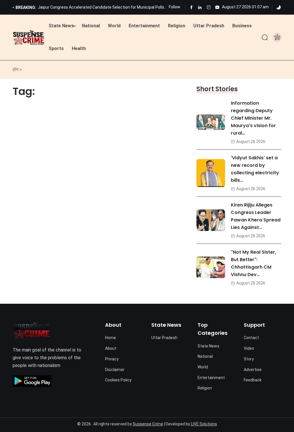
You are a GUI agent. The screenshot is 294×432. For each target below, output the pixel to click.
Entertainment (144, 25)
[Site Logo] (29, 37)
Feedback (253, 380)
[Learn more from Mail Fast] (208, 7)
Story (249, 359)
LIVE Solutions (204, 424)
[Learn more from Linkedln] (200, 7)
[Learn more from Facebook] (191, 7)
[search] (265, 38)
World (114, 25)
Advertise (253, 369)
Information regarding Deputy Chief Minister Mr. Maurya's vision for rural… (253, 118)
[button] (277, 37)
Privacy (112, 359)
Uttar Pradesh (208, 25)
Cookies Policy (118, 380)
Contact (251, 337)
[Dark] (278, 7)
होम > (17, 69)
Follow (174, 7)
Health (79, 48)
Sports (56, 48)
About (110, 348)
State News (61, 25)
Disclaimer (115, 369)
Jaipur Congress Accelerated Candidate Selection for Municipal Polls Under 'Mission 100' (101, 8)
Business (242, 25)
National (91, 25)
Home (110, 337)
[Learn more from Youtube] (217, 7)
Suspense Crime (148, 424)
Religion (176, 25)
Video (249, 348)
